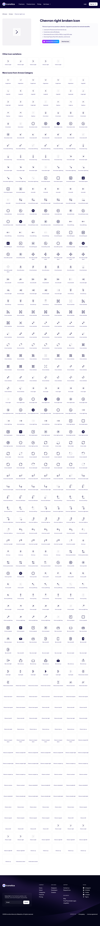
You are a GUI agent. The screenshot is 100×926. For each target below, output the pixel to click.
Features (41, 894)
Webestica (20, 914)
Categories (42, 892)
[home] (8, 4)
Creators (53, 892)
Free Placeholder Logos (69, 901)
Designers (54, 888)
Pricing (39, 4)
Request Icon (67, 890)
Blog (64, 898)
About (40, 890)
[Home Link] (8, 885)
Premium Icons (31, 4)
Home (40, 888)
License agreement (92, 914)
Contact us (66, 888)
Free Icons (21, 4)
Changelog (81, 914)
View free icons (65, 41)
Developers (54, 890)
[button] (47, 4)
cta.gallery (66, 903)
